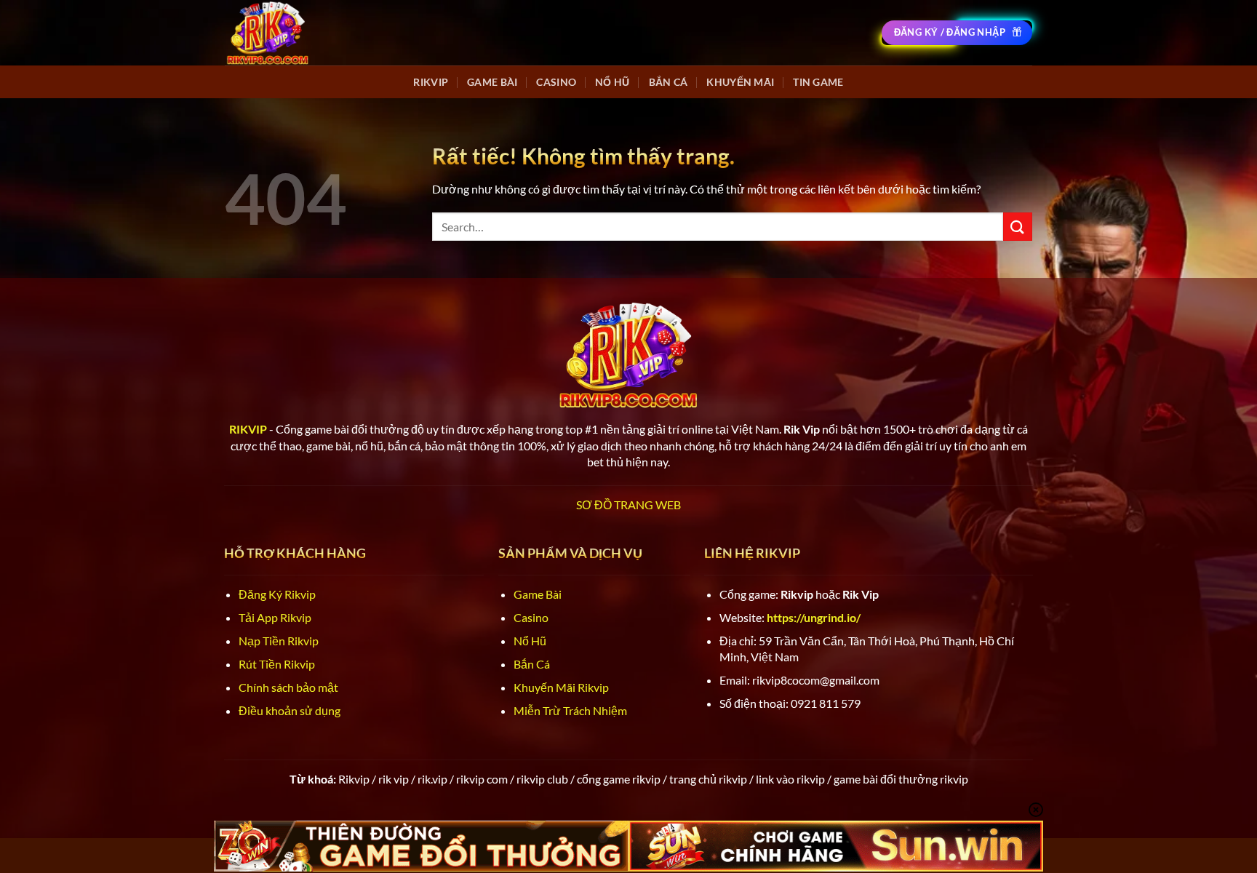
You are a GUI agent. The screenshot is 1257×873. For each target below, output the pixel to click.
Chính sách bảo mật (288, 687)
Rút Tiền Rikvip (277, 664)
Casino (556, 82)
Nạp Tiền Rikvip (279, 640)
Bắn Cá (668, 82)
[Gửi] (1017, 226)
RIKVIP (430, 82)
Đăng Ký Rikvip (277, 594)
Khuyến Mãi (740, 82)
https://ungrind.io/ (814, 617)
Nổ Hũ (612, 82)
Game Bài (492, 82)
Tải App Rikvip (275, 617)
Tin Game (818, 82)
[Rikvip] (268, 32)
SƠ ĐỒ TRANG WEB (628, 504)
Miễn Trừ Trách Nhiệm (570, 710)
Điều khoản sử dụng (289, 710)
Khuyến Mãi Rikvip (561, 687)
